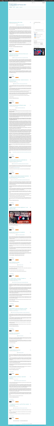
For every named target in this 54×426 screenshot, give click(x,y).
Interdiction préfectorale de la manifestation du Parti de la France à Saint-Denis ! (18, 160)
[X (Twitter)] (32, 0)
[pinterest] (33, 0)
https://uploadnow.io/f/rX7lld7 (17, 167)
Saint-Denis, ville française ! (14, 333)
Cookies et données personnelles (35, 425)
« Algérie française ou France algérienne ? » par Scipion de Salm (18, 208)
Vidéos (17, 7)
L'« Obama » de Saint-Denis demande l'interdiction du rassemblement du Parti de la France (19, 177)
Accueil (10, 7)
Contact (21, 7)
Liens (14, 7)
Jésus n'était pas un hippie (14, 262)
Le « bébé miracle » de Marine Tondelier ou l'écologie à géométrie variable (17, 279)
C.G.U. (31, 425)
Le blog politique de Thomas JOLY (17, 4)
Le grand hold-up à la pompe (14, 350)
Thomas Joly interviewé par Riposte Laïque (17, 105)
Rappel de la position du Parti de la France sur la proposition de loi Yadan (18, 54)
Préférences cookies (42, 425)
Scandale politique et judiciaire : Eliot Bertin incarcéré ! (17, 377)
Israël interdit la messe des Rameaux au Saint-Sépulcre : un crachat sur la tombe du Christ (18, 309)
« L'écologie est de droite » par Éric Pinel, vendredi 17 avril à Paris (19, 405)
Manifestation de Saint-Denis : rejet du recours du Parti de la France (18, 80)
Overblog (31, 423)
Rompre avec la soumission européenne (17, 232)
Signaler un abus (28, 425)
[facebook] (31, 0)
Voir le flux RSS (37, 37)
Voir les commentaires (11, 100)
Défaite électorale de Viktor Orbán (15, 22)
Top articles (22, 425)
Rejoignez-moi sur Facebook (39, 34)
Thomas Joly (14, 425)
